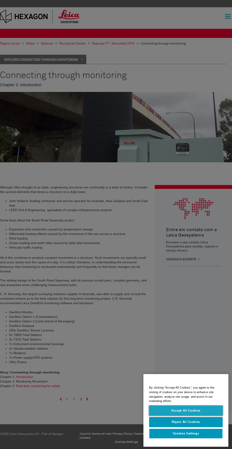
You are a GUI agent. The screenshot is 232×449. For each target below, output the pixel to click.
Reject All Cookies (186, 422)
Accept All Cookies (186, 410)
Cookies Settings (186, 433)
